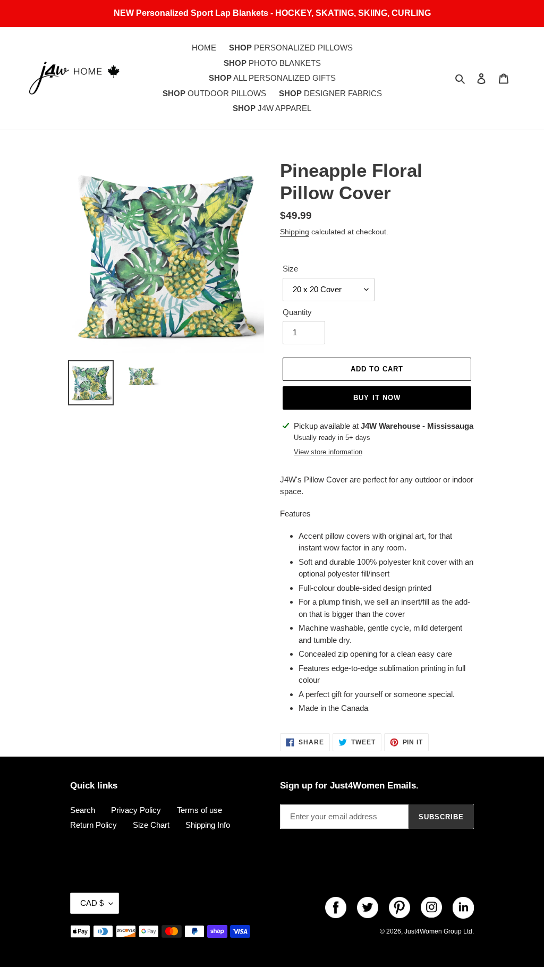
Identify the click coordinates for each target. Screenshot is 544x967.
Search (82, 810)
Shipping (294, 231)
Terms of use (199, 810)
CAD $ (92, 902)
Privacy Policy (136, 810)
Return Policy (93, 824)
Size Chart (151, 824)
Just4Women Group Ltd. (439, 931)
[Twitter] (367, 907)
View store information (328, 452)
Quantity (297, 312)
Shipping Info (207, 824)
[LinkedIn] (463, 907)
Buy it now (376, 398)
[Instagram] (431, 907)
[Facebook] (335, 907)
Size (290, 268)
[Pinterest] (399, 907)
